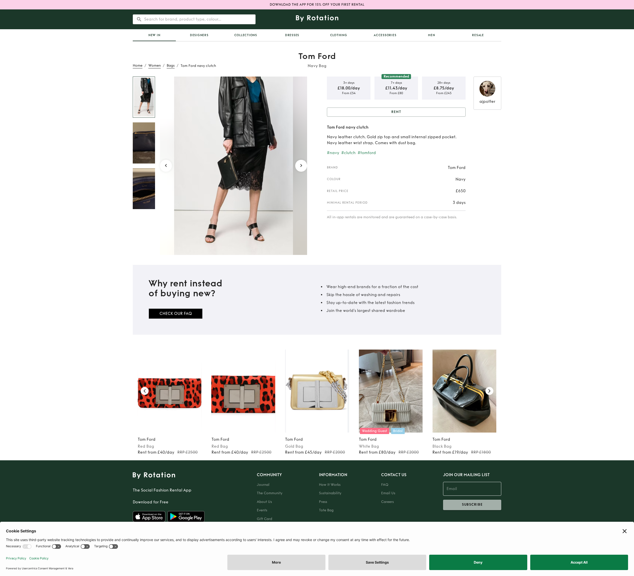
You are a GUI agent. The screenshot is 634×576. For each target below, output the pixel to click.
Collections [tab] (245, 35)
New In (154, 35)
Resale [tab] (478, 35)
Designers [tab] (199, 35)
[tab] (154, 35)
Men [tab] (431, 35)
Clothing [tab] (338, 35)
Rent (396, 112)
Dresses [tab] (292, 35)
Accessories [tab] (385, 35)
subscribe (472, 504)
